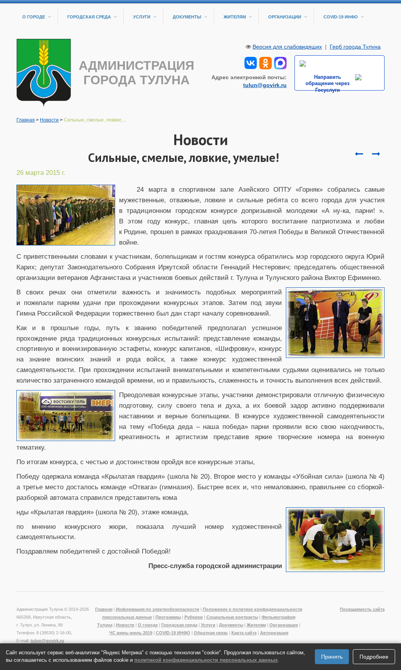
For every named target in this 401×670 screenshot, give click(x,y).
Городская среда (89, 17)
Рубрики (193, 617)
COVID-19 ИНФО (340, 17)
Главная (25, 120)
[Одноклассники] (265, 62)
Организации (284, 17)
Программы (168, 617)
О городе (33, 17)
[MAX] (280, 62)
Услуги (141, 17)
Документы (187, 17)
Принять (332, 657)
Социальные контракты (232, 617)
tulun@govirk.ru (265, 85)
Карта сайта (243, 632)
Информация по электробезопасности (157, 609)
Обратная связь (211, 632)
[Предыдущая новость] (376, 154)
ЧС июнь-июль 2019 (130, 632)
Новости (49, 120)
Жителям (235, 17)
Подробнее (373, 657)
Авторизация (274, 632)
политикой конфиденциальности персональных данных (206, 660)
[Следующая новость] (358, 154)
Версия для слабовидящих (287, 47)
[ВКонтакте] (250, 62)
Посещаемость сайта (362, 609)
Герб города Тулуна (355, 47)
